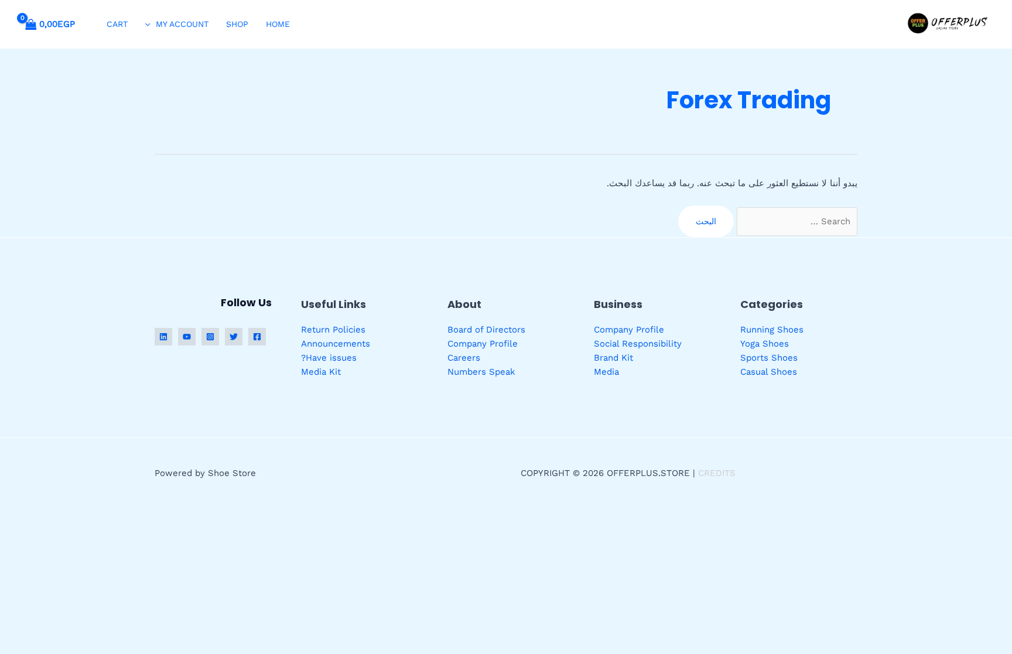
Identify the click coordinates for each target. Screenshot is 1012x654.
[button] (150, 24)
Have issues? (329, 357)
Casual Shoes (768, 372)
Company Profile (629, 329)
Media (606, 372)
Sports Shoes (769, 357)
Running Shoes (772, 329)
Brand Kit (613, 357)
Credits (717, 473)
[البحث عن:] (796, 221)
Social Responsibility (638, 343)
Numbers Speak (481, 372)
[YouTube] (187, 336)
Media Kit (321, 372)
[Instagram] (210, 336)
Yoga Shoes (764, 343)
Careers (463, 357)
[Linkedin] (163, 336)
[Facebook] (257, 336)
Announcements (335, 343)
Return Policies (333, 329)
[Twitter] (233, 336)
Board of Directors (486, 329)
